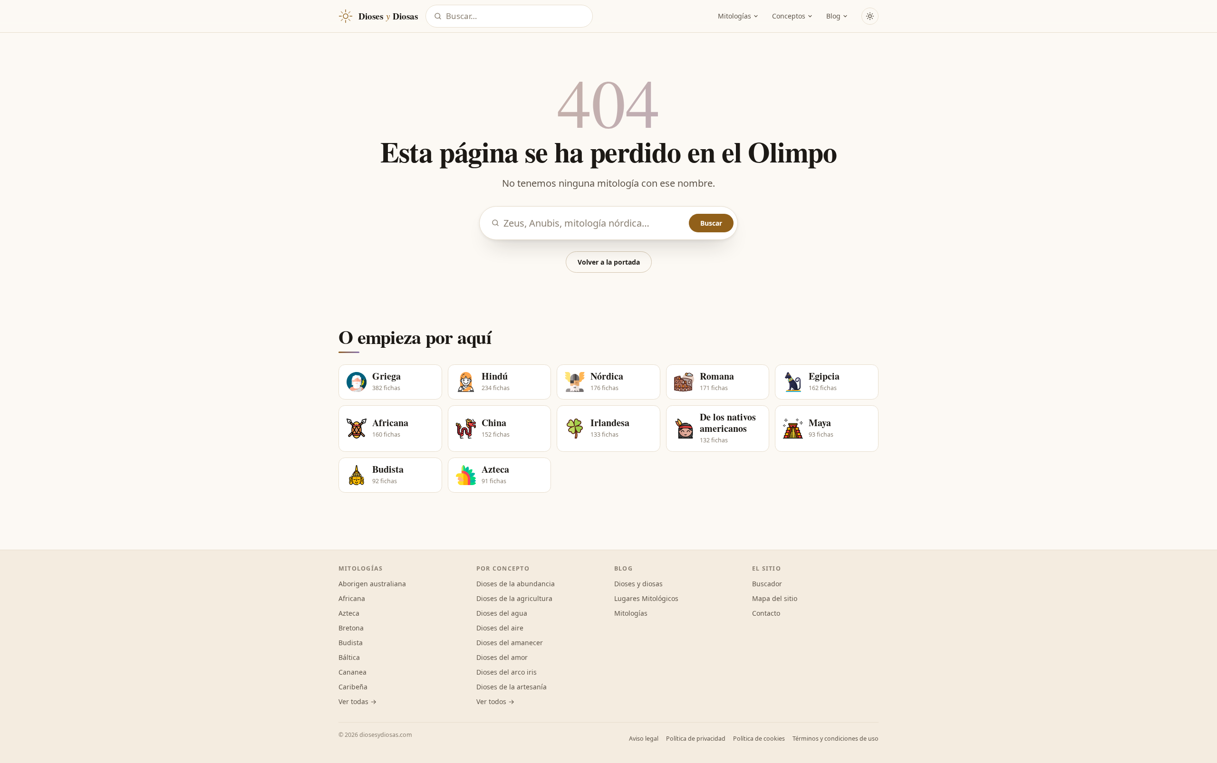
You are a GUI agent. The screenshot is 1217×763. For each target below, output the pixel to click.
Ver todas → (357, 701)
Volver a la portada (609, 262)
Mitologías (734, 15)
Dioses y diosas (638, 583)
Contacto (766, 613)
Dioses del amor (502, 657)
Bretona (351, 627)
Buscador (767, 583)
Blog (833, 15)
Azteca (348, 613)
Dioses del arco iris (506, 672)
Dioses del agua (501, 613)
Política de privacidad (695, 738)
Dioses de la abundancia (515, 583)
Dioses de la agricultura (514, 598)
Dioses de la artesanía (511, 686)
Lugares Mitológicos (646, 598)
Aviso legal (643, 738)
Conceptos (788, 15)
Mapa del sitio (774, 598)
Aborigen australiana (372, 583)
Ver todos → (495, 701)
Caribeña (352, 686)
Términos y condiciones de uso (835, 738)
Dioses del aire (499, 627)
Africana (351, 598)
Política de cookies (759, 738)
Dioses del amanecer (509, 642)
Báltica (349, 657)
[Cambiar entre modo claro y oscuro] (870, 16)
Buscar (711, 223)
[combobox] (516, 16)
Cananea (352, 672)
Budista (350, 642)
